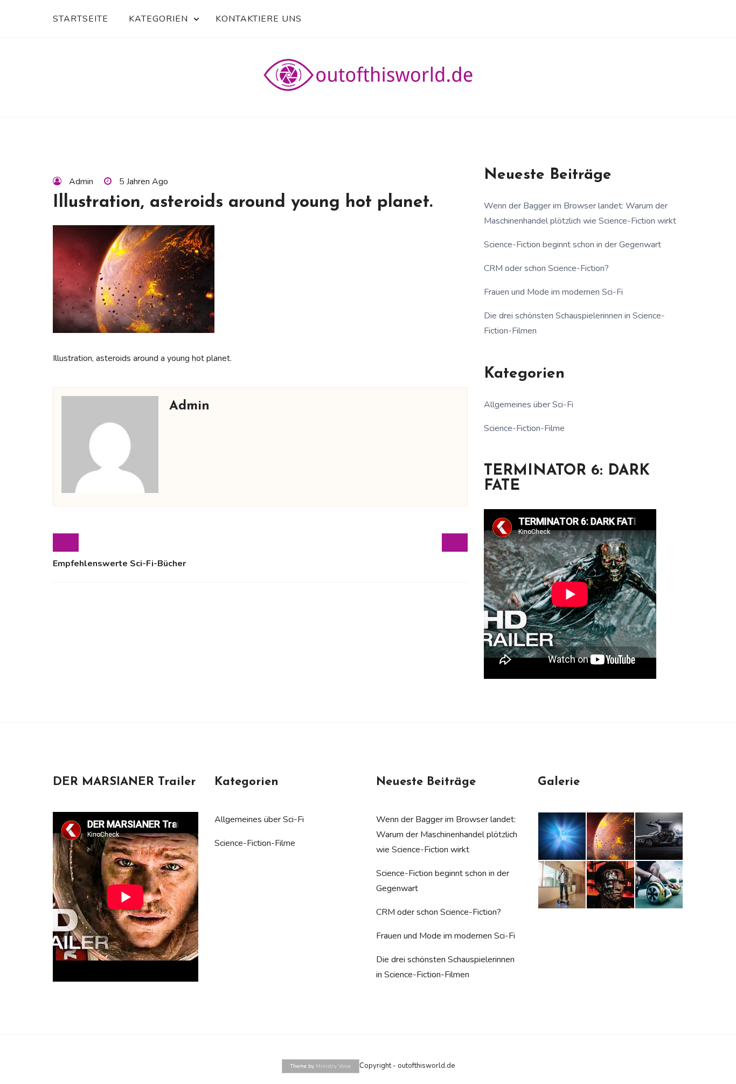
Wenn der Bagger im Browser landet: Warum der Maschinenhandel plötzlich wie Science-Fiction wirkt (446, 835)
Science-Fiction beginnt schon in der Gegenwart (572, 245)
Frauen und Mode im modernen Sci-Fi (553, 292)
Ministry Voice (333, 1066)
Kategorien (158, 19)
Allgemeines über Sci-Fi (528, 405)
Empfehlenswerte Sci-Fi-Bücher (119, 563)
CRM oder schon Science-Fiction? (546, 268)
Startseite (80, 19)
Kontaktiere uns (259, 19)
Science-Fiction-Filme (524, 428)
